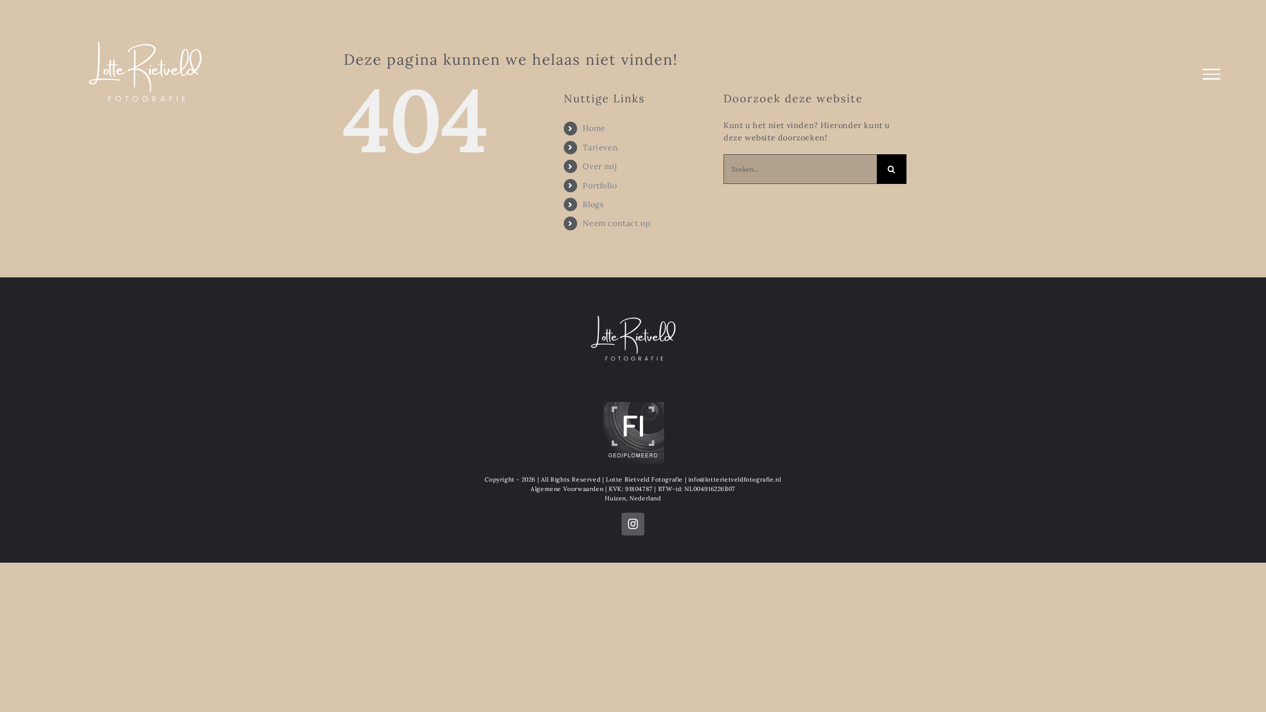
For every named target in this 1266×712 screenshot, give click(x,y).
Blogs (593, 204)
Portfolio (600, 185)
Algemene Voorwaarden (567, 488)
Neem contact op (616, 223)
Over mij (600, 166)
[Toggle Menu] (1211, 74)
